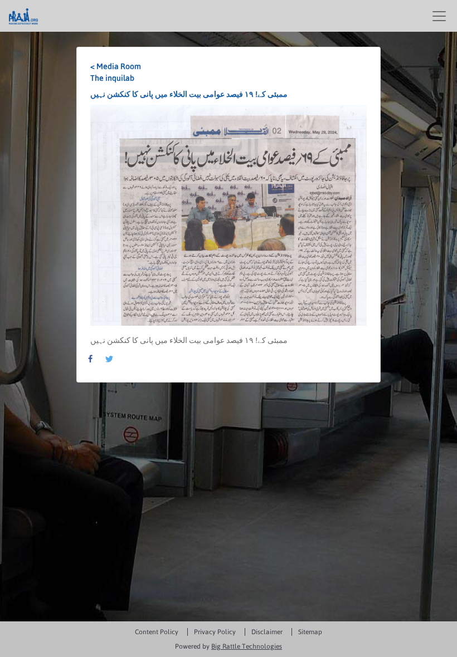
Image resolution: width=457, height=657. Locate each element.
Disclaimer (267, 632)
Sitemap (310, 632)
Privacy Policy (215, 632)
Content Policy (156, 632)
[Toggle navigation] (439, 16)
